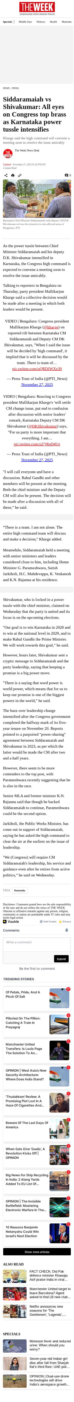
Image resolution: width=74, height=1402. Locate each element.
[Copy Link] (20, 175)
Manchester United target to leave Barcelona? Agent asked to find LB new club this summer (50, 1295)
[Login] (65, 10)
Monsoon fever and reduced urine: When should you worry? (50, 1345)
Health (53, 21)
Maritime (67, 21)
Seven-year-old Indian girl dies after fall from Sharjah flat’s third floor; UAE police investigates (50, 1365)
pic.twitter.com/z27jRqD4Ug (37, 444)
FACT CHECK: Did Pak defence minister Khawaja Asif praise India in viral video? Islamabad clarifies (49, 1277)
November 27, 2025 (37, 384)
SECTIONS (6, 10)
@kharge (51, 327)
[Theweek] (37, 7)
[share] (6, 175)
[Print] (13, 175)
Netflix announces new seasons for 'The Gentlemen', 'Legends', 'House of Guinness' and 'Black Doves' (47, 1315)
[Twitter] (16, 155)
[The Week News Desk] (8, 154)
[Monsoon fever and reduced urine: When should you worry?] (15, 1346)
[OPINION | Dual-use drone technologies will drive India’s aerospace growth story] (15, 1381)
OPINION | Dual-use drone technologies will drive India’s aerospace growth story (49, 1382)
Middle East (25, 21)
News (6, 88)
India (15, 88)
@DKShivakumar (43, 426)
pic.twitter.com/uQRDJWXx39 (37, 368)
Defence (41, 21)
